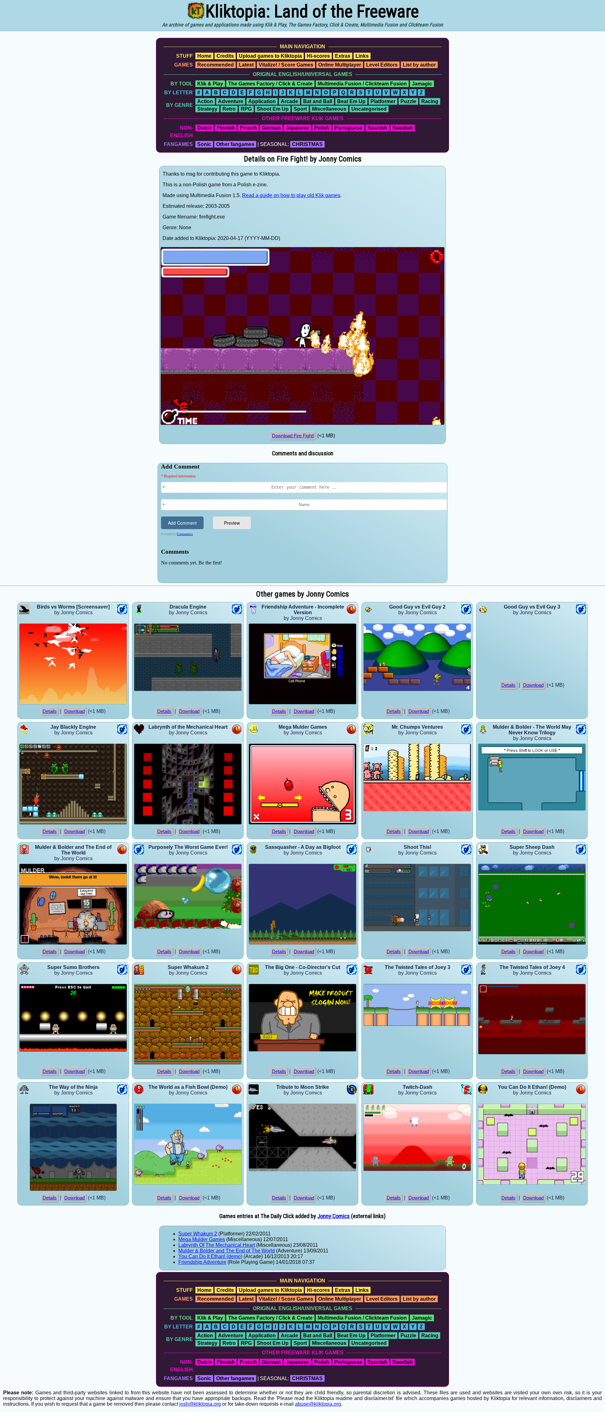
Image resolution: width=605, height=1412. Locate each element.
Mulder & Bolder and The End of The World (226, 1250)
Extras (342, 56)
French (248, 128)
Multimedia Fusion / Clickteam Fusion (362, 83)
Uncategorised (369, 109)
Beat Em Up (351, 101)
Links (362, 56)
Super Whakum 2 (197, 1233)
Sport (300, 109)
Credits (225, 56)
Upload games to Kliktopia (270, 56)
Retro (229, 109)
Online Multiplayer (339, 64)
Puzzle (408, 101)
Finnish (226, 128)
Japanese (297, 128)
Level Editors (382, 64)
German (271, 128)
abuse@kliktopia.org (318, 1404)
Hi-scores (318, 56)
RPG (246, 109)
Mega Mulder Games (201, 1239)
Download (74, 711)
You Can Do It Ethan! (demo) (210, 1256)
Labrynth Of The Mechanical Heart (216, 1245)
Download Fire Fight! (293, 435)
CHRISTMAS (307, 144)
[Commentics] (304, 522)
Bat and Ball (317, 101)
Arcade (289, 101)
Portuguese (348, 128)
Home (204, 56)
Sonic (204, 144)
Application (262, 101)
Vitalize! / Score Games (286, 64)
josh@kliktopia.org (200, 1404)
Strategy (207, 109)
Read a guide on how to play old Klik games (291, 195)
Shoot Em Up (273, 109)
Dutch (204, 128)
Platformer (383, 101)
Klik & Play (210, 83)
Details (50, 711)
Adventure (230, 101)
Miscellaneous (329, 109)
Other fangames (235, 144)
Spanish (377, 128)
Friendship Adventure (202, 1262)
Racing (429, 101)
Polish (321, 128)
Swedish (402, 128)
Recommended (215, 64)
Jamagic (422, 83)
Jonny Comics (333, 1216)
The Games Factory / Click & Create (270, 83)
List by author (419, 64)
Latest (246, 64)
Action (205, 101)
